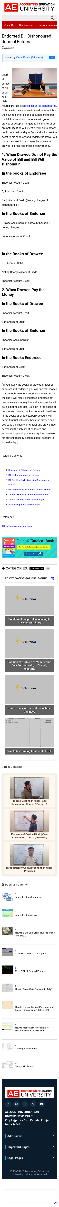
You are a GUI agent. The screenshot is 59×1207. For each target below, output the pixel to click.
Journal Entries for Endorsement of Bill (28, 494)
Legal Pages (15, 1158)
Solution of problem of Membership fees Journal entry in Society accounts (29, 665)
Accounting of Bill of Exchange (24, 504)
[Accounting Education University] (29, 10)
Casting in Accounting (26, 1048)
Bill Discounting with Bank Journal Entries (29, 489)
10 (16, 1063)
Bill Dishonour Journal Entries (23, 475)
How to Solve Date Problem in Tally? (34, 989)
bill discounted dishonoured (40, 105)
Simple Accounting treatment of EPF (29, 751)
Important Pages (18, 1147)
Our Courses (25, 25)
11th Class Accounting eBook (17, 526)
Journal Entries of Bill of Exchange (26, 499)
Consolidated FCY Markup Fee (31, 953)
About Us (9, 25)
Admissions (14, 1136)
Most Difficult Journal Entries (30, 971)
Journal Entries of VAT (26, 915)
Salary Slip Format (24, 1066)
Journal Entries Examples (28, 897)
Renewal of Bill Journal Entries (24, 470)
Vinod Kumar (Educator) (29, 57)
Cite (52, 57)
